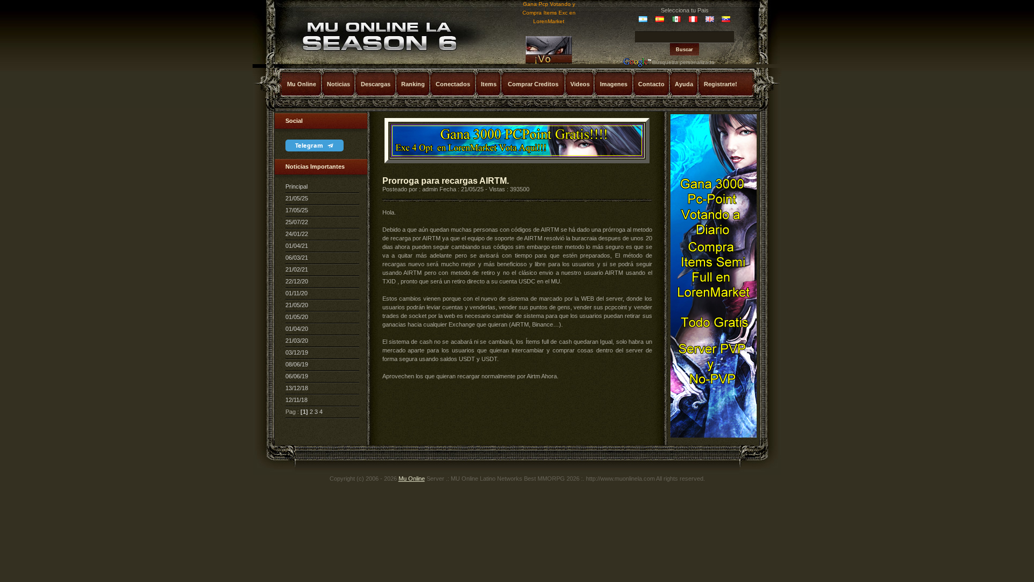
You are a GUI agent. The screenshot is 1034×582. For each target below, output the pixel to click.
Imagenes (613, 84)
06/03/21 (296, 257)
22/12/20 (296, 281)
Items (489, 84)
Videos (580, 84)
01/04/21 (296, 245)
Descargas (375, 84)
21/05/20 (296, 305)
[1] (304, 411)
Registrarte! (720, 84)
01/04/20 (296, 328)
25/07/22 (296, 222)
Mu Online (301, 84)
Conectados (453, 84)
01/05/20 (296, 317)
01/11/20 (296, 293)
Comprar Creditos (533, 84)
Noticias (338, 84)
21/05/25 (296, 198)
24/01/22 (296, 234)
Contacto (651, 84)
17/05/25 (296, 210)
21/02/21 (296, 269)
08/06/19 (296, 364)
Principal (296, 186)
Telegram (310, 145)
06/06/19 (296, 376)
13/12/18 (296, 388)
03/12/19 (296, 352)
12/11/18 (296, 400)
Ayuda (684, 84)
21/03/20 (296, 340)
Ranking (413, 84)
